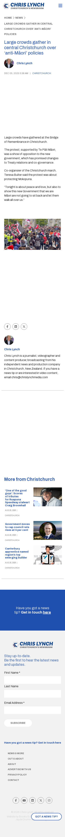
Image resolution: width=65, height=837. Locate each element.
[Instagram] (49, 800)
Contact (13, 780)
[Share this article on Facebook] (7, 326)
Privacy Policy (17, 775)
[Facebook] (16, 800)
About (12, 764)
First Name (12, 672)
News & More (16, 753)
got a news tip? (46, 816)
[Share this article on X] (24, 326)
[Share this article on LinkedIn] (15, 326)
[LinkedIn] (32, 800)
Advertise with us (19, 769)
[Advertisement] (32, 287)
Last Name (11, 686)
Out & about (16, 759)
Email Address (14, 702)
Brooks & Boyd (27, 816)
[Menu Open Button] (60, 5)
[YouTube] (24, 800)
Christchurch (41, 73)
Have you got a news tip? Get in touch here (32, 742)
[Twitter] (41, 800)
